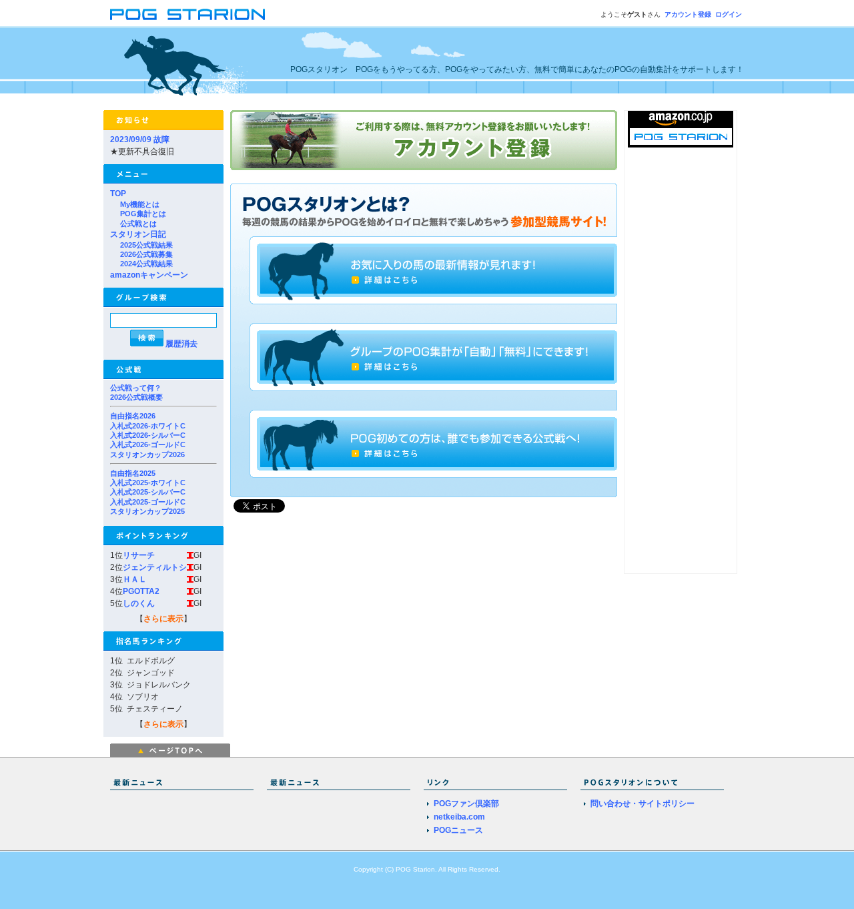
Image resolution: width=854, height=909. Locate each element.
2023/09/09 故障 (139, 139)
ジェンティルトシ (155, 567)
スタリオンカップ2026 (147, 454)
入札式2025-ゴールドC (147, 502)
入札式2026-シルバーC (147, 435)
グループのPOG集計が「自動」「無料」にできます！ (435, 357)
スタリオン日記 (138, 234)
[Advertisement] (680, 373)
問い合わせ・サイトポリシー (642, 803)
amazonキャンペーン (149, 275)
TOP (118, 193)
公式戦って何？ (135, 388)
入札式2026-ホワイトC (147, 426)
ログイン (728, 14)
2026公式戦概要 (136, 397)
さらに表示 (163, 618)
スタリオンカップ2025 (147, 511)
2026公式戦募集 (146, 254)
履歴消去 (181, 343)
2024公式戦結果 (146, 264)
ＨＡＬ (135, 579)
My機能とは (139, 204)
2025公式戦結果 (146, 245)
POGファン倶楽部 (466, 803)
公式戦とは (138, 224)
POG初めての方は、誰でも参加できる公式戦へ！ (435, 444)
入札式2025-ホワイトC (147, 483)
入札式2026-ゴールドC (147, 444)
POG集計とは (143, 214)
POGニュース (458, 830)
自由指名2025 (132, 473)
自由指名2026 (132, 416)
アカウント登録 (688, 14)
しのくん (139, 603)
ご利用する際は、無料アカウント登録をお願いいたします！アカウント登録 (423, 140)
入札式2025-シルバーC (147, 492)
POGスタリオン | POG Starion (187, 14)
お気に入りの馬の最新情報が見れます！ (435, 270)
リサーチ (139, 555)
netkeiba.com (459, 817)
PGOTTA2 (141, 591)
